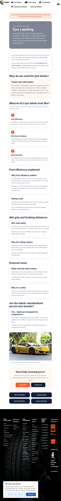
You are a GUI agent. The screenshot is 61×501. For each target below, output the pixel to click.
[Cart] (60, 4)
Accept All (31, 494)
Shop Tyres (22, 385)
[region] (20, 489)
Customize (10, 494)
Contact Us (38, 385)
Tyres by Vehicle (36, 7)
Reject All (20, 494)
